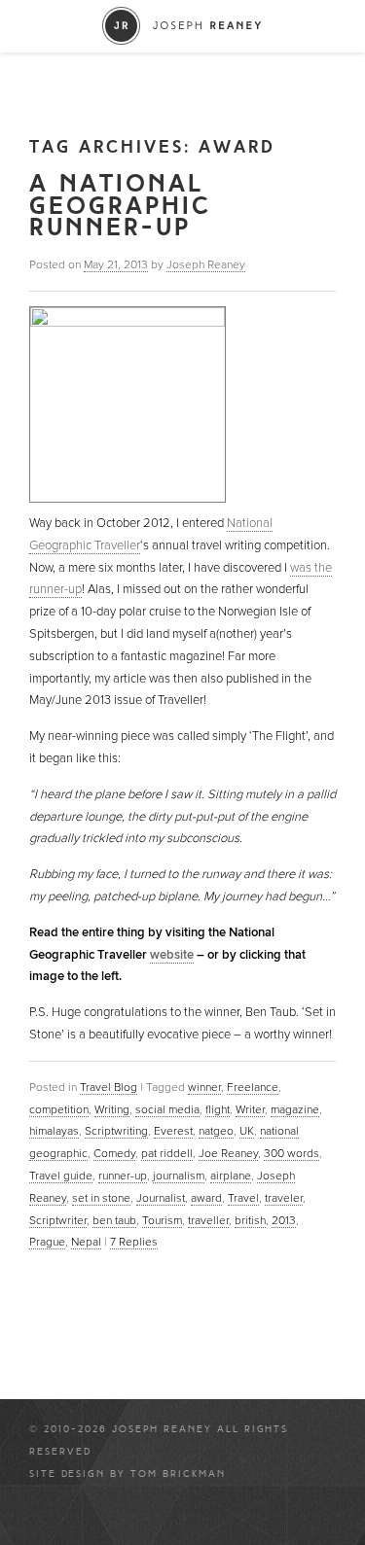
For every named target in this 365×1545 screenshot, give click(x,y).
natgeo (216, 1131)
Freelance (252, 1087)
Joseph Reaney (205, 264)
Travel (243, 1198)
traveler (284, 1198)
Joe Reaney (228, 1153)
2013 (284, 1220)
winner (204, 1087)
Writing (111, 1109)
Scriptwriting (116, 1131)
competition (59, 1109)
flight (217, 1109)
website (172, 955)
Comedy (114, 1153)
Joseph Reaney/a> (182, 26)
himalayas (54, 1131)
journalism (178, 1175)
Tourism (162, 1220)
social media (167, 1109)
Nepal (86, 1241)
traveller (208, 1220)
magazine (295, 1109)
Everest (173, 1131)
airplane (230, 1175)
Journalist (160, 1198)
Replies (134, 1241)
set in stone (101, 1198)
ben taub (114, 1220)
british (250, 1220)
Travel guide (60, 1175)
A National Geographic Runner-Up (120, 205)
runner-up (122, 1175)
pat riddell (167, 1153)
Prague (47, 1241)
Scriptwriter (58, 1220)
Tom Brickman (178, 1474)
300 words (291, 1153)
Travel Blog (108, 1087)
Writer (250, 1109)
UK (246, 1131)
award (206, 1198)
